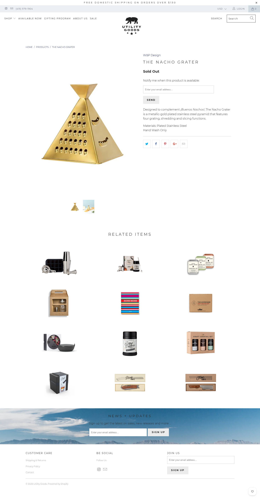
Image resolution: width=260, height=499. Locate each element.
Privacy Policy (33, 466)
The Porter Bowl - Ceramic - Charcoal (59, 343)
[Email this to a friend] (183, 144)
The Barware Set (59, 303)
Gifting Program (57, 18)
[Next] (133, 124)
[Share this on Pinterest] (165, 144)
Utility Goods (40, 484)
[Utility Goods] (132, 26)
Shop (8, 18)
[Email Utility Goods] (11, 8)
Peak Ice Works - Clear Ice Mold (59, 382)
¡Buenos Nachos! (130, 303)
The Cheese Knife (200, 382)
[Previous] (31, 124)
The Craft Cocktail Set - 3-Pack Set (200, 343)
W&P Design (152, 55)
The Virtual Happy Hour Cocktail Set (200, 263)
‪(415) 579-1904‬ (24, 8)
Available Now (30, 18)
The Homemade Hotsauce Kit (200, 303)
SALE (93, 18)
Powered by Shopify (58, 484)
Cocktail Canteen (130, 343)
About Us (80, 18)
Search (216, 18)
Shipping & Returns (36, 460)
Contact (30, 472)
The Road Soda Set (130, 263)
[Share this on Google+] (174, 144)
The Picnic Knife (130, 382)
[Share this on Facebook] (156, 144)
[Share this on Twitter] (147, 144)
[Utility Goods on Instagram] (5, 8)
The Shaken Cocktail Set (59, 263)
